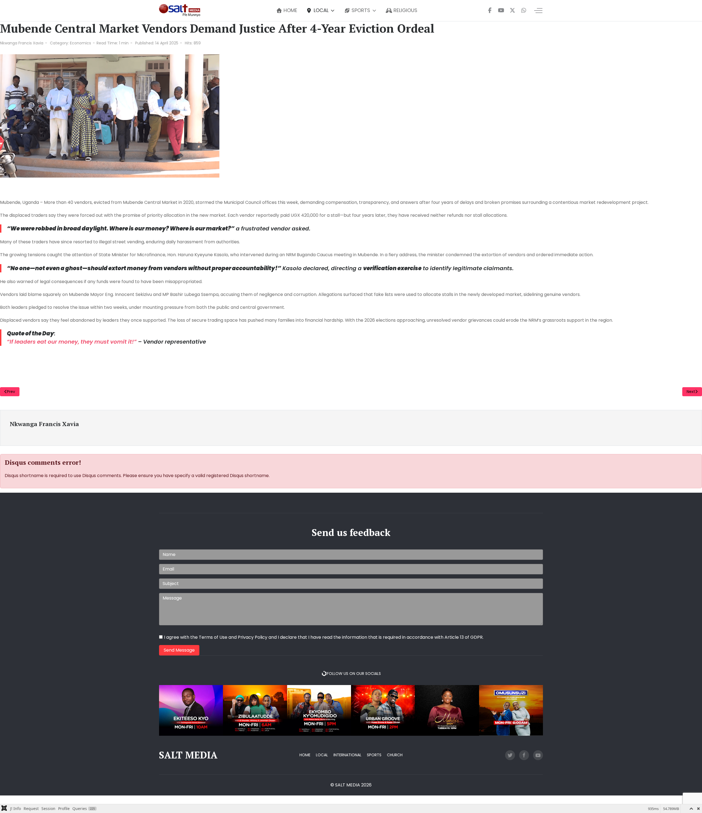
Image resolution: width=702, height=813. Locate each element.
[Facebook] (489, 10)
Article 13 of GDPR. (464, 637)
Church (395, 755)
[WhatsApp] (523, 10)
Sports (374, 755)
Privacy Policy (252, 637)
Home (304, 755)
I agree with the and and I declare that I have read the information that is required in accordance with (323, 637)
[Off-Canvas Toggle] (538, 10)
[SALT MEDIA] (179, 10)
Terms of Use (213, 637)
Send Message (179, 650)
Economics (80, 43)
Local (322, 755)
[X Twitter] (512, 10)
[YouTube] (501, 10)
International (347, 755)
